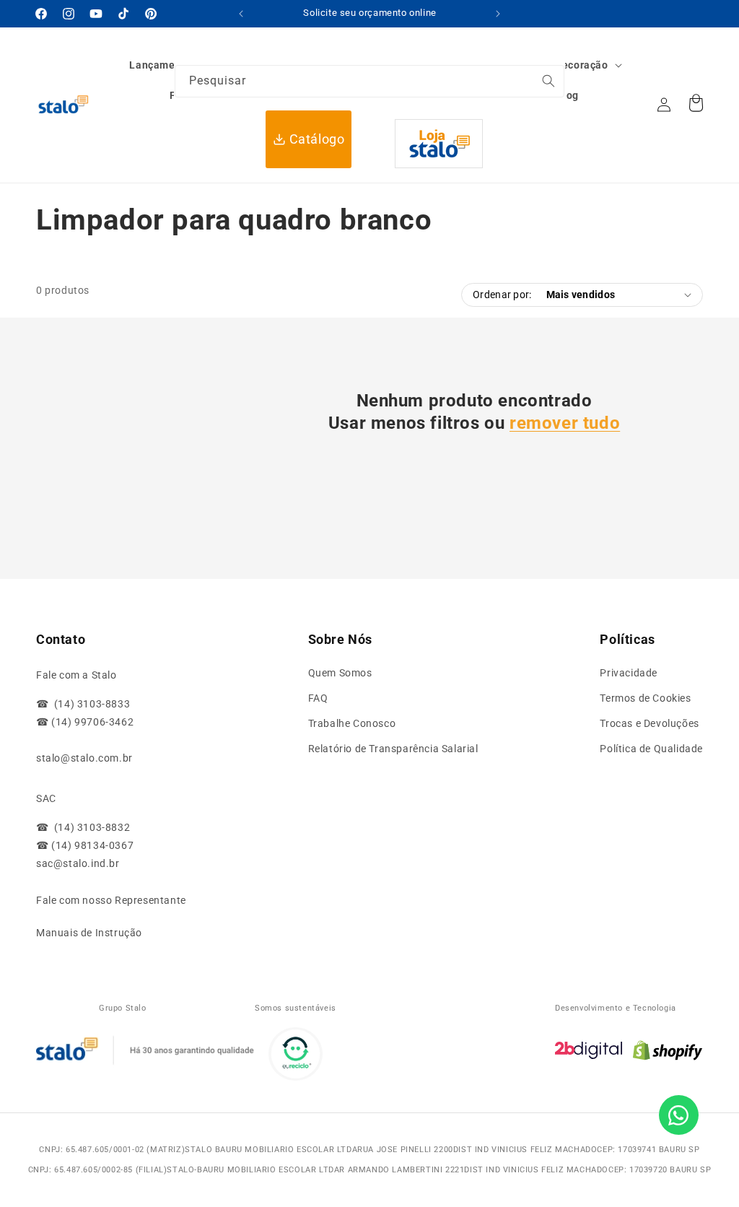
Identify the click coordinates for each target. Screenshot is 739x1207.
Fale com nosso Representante (111, 900)
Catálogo (317, 139)
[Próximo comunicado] (498, 13)
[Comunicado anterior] (241, 13)
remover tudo (565, 423)
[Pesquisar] (664, 102)
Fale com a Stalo (76, 675)
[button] (571, 65)
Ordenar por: (502, 294)
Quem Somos (340, 673)
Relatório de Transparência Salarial (393, 748)
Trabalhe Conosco (352, 723)
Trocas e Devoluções (649, 723)
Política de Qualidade (651, 748)
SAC (46, 798)
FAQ (318, 698)
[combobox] (369, 81)
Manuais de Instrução (89, 932)
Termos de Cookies (645, 698)
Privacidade (628, 673)
